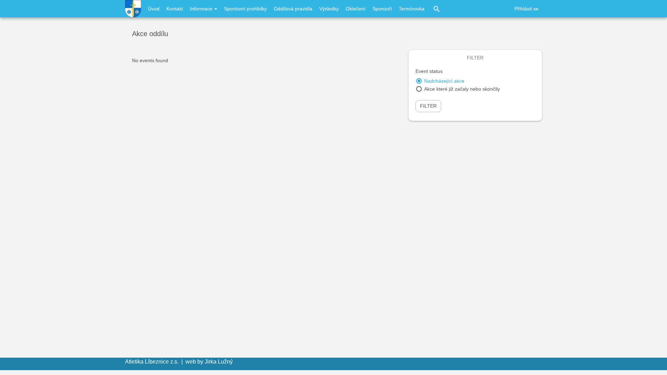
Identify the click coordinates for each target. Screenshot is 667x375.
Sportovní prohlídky (245, 8)
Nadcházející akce (444, 81)
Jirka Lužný (219, 362)
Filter (428, 106)
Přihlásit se (526, 8)
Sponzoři (382, 8)
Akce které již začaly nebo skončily (462, 89)
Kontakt (174, 8)
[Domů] (133, 8)
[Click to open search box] (436, 8)
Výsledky (329, 8)
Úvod (153, 8)
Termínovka (412, 8)
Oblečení (355, 8)
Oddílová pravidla (293, 8)
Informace (202, 8)
